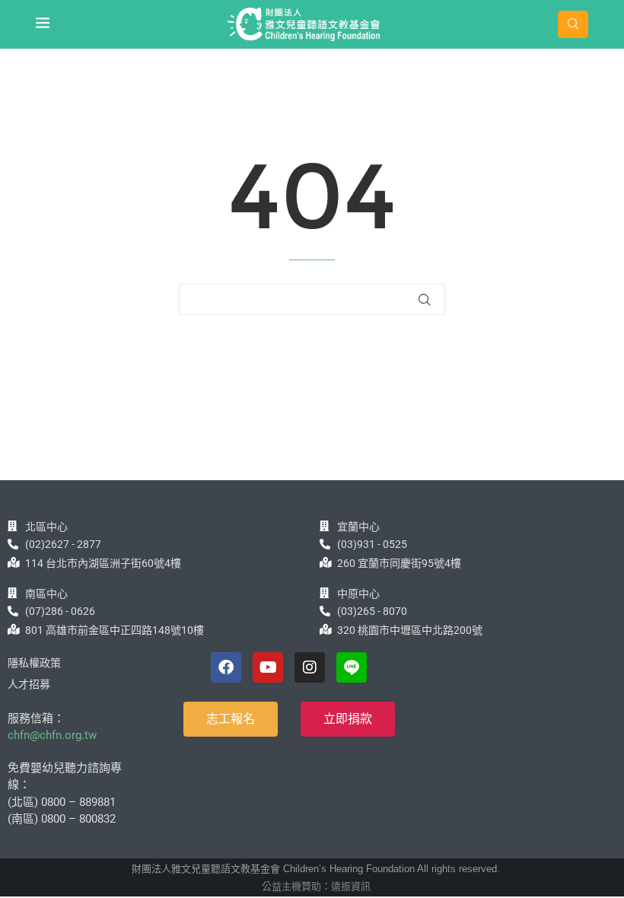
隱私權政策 (34, 663)
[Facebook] (226, 667)
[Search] (573, 24)
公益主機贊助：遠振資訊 (316, 886)
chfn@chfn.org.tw (52, 735)
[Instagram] (309, 667)
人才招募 (29, 684)
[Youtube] (268, 667)
